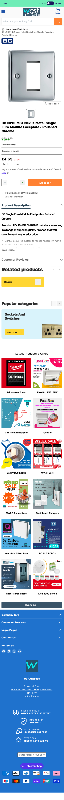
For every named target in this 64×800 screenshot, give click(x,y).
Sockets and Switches (16, 29)
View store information (14, 197)
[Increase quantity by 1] (22, 182)
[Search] (58, 21)
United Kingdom (30, 755)
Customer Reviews (15, 259)
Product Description (16, 205)
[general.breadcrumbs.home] (3, 29)
